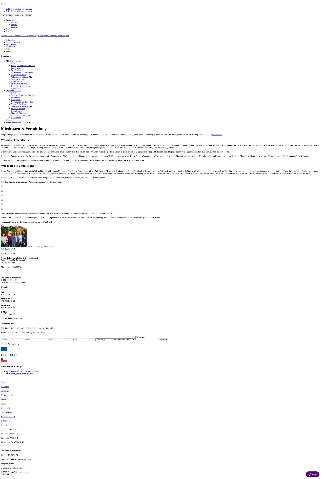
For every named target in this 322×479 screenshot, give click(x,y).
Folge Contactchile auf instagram (19, 9)
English (14, 25)
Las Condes (16, 70)
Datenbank (17, 152)
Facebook (5, 387)
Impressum (24, 472)
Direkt (13, 63)
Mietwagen (10, 374)
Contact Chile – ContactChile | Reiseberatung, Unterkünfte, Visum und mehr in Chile (35, 36)
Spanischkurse (11, 371)
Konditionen (16, 88)
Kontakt (9, 29)
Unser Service (16, 81)
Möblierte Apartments (14, 61)
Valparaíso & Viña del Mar (21, 77)
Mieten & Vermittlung (19, 84)
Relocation (10, 40)
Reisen (8, 49)
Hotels (8, 120)
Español (14, 27)
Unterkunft (10, 47)
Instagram (5, 391)
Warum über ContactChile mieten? (19, 122)
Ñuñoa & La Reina (18, 75)
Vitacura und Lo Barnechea (22, 72)
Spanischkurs (11, 44)
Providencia (16, 68)
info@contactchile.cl (9, 429)
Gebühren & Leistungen (20, 86)
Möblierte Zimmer (13, 90)
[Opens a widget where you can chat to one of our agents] (312, 474)
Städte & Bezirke (18, 79)
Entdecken (10, 51)
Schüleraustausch (13, 42)
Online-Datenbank (135, 171)
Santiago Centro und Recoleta (23, 66)
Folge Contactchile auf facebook (19, 11)
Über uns (9, 31)
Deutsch (14, 22)
